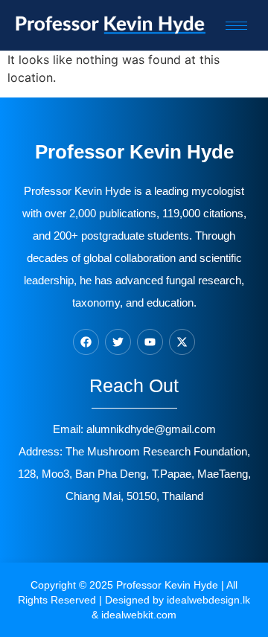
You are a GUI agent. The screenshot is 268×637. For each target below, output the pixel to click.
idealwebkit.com (138, 615)
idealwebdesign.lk (208, 600)
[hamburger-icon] (236, 26)
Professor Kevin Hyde (167, 585)
